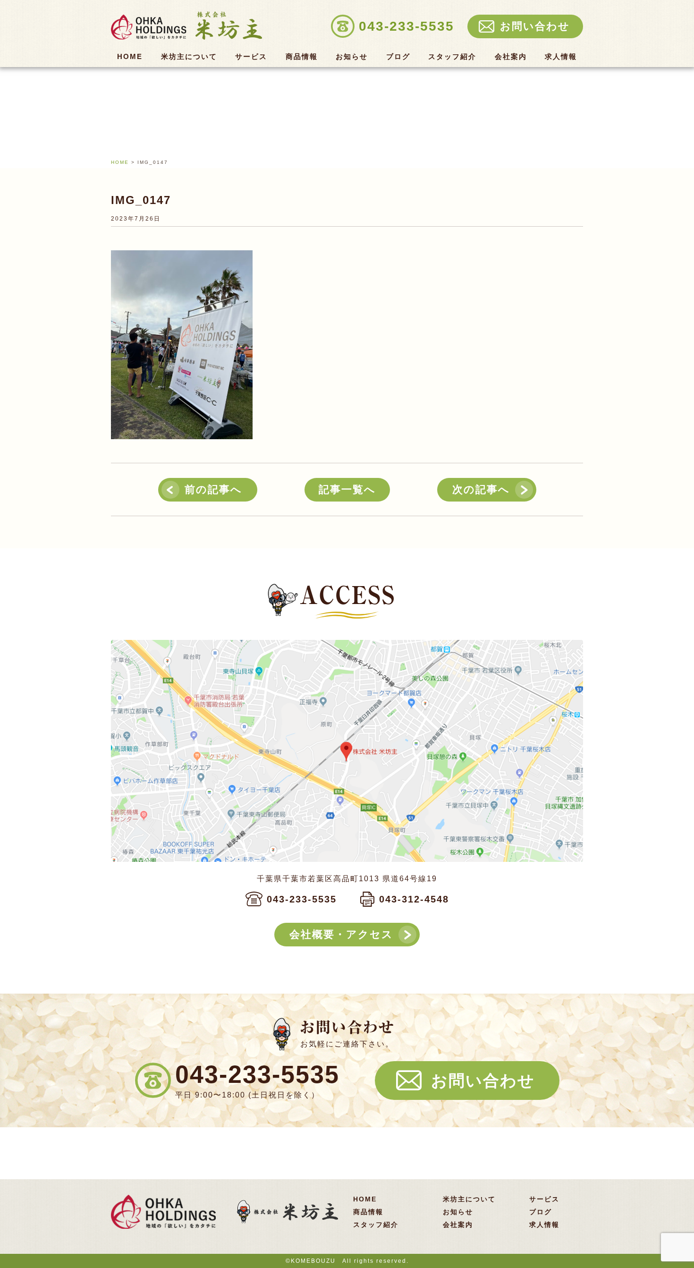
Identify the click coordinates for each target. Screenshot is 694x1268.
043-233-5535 (302, 899)
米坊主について (189, 56)
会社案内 (511, 56)
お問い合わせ (483, 1080)
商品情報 (302, 56)
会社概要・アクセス (341, 934)
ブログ (398, 56)
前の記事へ (213, 489)
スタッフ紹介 (452, 56)
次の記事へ (481, 489)
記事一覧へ (347, 489)
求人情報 (561, 56)
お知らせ (352, 56)
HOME (130, 56)
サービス (251, 56)
